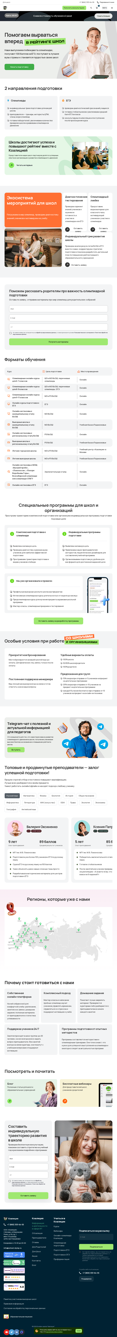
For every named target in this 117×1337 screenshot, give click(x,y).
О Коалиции (37, 1233)
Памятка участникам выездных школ (20, 1299)
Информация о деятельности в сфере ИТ (39, 1226)
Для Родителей (39, 1247)
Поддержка (86, 1279)
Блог (34, 1265)
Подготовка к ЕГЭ (61, 1250)
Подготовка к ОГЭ (62, 1254)
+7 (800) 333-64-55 (86, 2)
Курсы (56, 1226)
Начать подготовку (19, 67)
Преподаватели (39, 1238)
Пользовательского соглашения (84, 332)
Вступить (16, 750)
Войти (105, 8)
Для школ (6, 2)
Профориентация (61, 1259)
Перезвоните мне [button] (107, 2)
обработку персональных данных (46, 332)
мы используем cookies (54, 1332)
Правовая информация (14, 1303)
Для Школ (36, 1251)
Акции (34, 1256)
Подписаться (96, 1247)
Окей (79, 1331)
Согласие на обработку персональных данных (24, 1308)
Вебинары (58, 1231)
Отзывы (35, 1242)
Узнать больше (103, 16)
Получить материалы (58, 342)
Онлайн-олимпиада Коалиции (62, 1237)
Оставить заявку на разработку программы (58, 621)
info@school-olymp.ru (12, 1248)
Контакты (36, 1260)
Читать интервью (24, 165)
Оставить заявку (28, 1195)
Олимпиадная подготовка (60, 1244)
